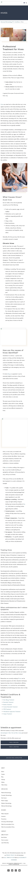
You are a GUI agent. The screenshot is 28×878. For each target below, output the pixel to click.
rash (7, 467)
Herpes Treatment (7, 714)
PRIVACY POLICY (10, 855)
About (3, 768)
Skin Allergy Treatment (8, 700)
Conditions (17, 22)
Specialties (4, 789)
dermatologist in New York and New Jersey (11, 733)
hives (20, 678)
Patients (3, 810)
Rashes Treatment (7, 704)
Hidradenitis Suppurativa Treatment (11, 711)
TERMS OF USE (10, 857)
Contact (3, 831)
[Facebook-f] (8, 870)
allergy (9, 374)
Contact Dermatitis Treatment (10, 707)
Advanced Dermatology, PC (7, 22)
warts (9, 685)
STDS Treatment (7, 709)
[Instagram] (16, 870)
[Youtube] (19, 870)
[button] (26, 3)
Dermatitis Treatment (8, 702)
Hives (2, 104)
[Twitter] (12, 870)
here (5, 857)
